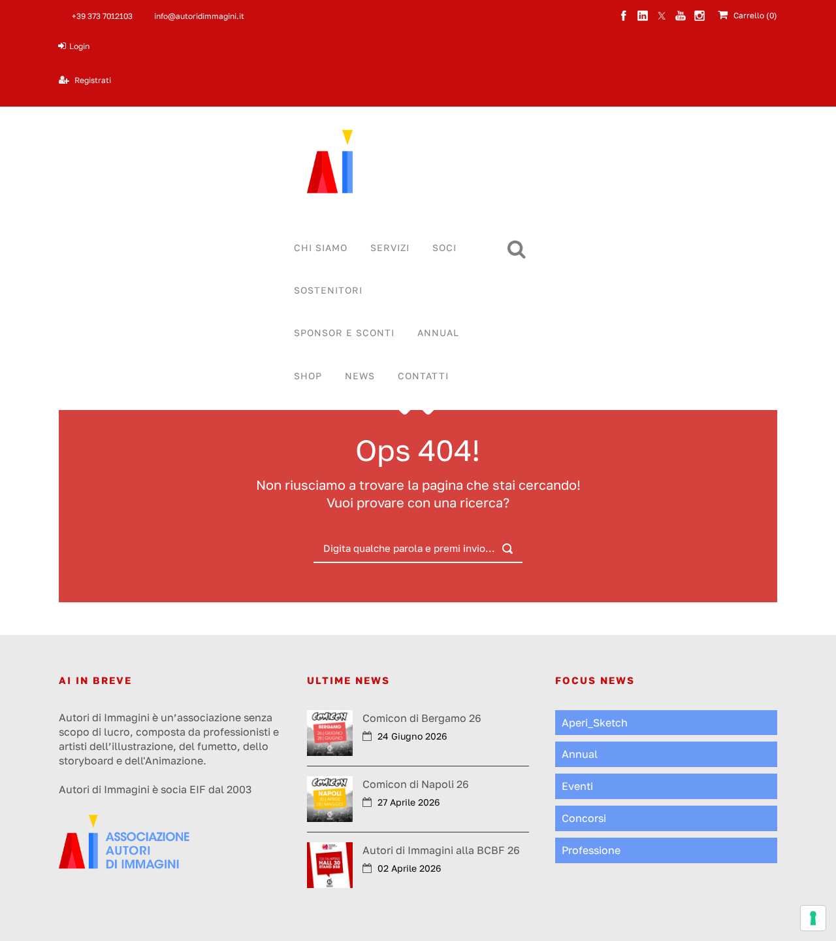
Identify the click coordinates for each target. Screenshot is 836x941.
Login (79, 46)
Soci (444, 247)
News (360, 375)
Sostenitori (328, 290)
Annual (438, 332)
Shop (308, 375)
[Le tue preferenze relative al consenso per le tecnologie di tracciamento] (813, 918)
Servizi (390, 247)
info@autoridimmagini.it (199, 16)
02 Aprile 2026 (409, 868)
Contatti (423, 375)
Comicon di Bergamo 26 (421, 718)
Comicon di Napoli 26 (415, 784)
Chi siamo (320, 247)
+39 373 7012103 (102, 16)
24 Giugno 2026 (412, 736)
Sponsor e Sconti (344, 332)
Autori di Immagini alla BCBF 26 (441, 850)
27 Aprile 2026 (409, 802)
